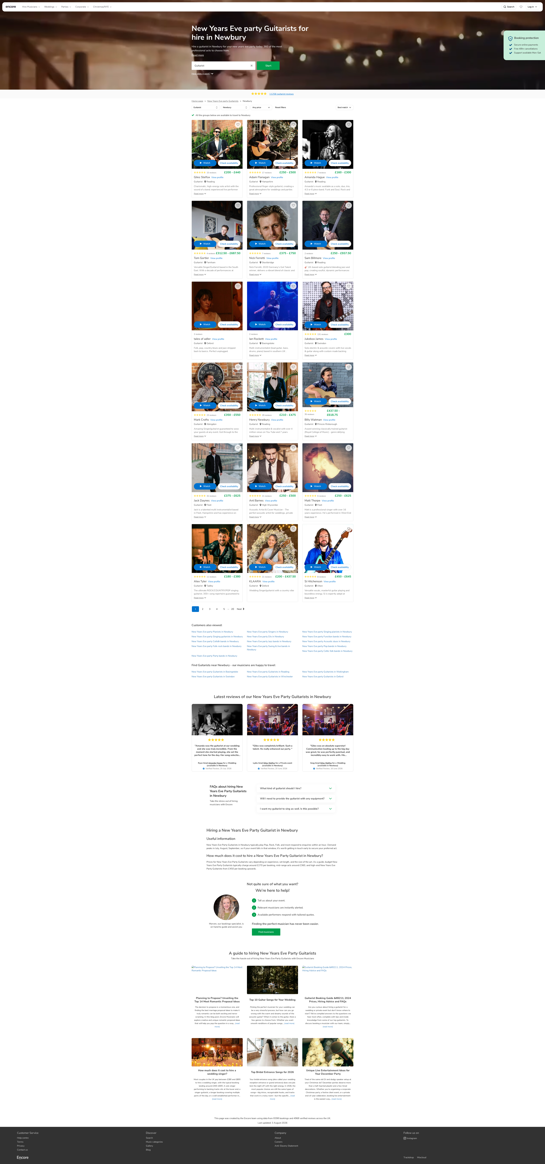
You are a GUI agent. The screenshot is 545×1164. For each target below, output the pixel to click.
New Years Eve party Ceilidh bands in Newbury (215, 641)
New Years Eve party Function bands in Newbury (326, 636)
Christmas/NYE (101, 6)
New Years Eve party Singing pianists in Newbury (327, 631)
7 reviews (321, 172)
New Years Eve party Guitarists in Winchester (270, 676)
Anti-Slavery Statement (286, 1145)
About (278, 1137)
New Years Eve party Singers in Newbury (267, 631)
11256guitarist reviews (281, 94)
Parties (64, 6)
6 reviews (321, 496)
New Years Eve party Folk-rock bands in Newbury (216, 646)
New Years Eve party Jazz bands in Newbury (269, 641)
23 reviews (211, 415)
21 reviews (267, 496)
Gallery (149, 1145)
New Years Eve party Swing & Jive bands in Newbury (268, 648)
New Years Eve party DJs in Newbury (265, 636)
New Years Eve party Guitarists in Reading (268, 671)
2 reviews (309, 253)
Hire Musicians (29, 6)
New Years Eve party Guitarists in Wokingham (325, 671)
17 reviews (267, 172)
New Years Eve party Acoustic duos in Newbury (326, 641)
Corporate (80, 6)
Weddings (49, 6)
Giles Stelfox (269, 763)
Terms (20, 1141)
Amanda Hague (215, 763)
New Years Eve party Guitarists (222, 101)
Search (510, 6)
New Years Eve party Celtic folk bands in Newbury (327, 651)
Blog (148, 1149)
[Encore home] (11, 7)
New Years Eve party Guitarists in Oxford (322, 676)
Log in (531, 6)
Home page (197, 101)
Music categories (154, 1141)
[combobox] (206, 107)
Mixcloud (421, 1157)
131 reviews (322, 334)
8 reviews (321, 576)
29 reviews (267, 415)
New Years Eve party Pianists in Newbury (212, 631)
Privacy (20, 1145)
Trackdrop (408, 1157)
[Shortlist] (521, 6)
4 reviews (211, 253)
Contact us (22, 1149)
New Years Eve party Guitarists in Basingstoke (215, 671)
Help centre (23, 1137)
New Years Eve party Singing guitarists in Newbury (217, 636)
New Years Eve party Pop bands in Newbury (324, 646)
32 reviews (211, 496)
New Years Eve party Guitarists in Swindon (213, 676)
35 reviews (309, 414)
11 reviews (211, 576)
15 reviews (211, 172)
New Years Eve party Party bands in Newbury (214, 655)
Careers (278, 1141)
